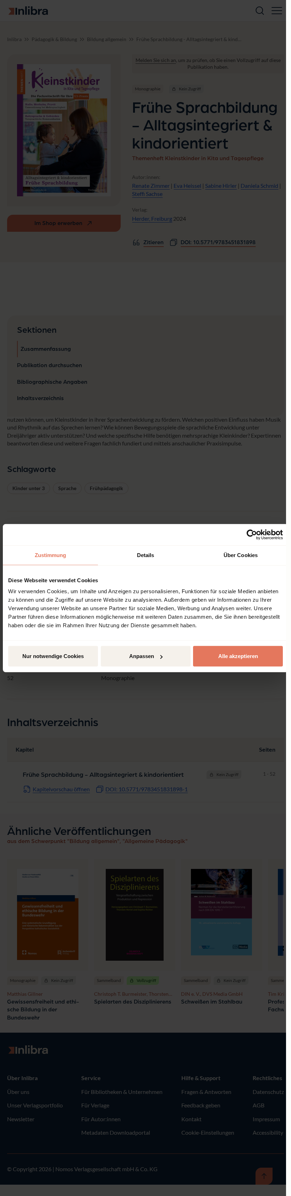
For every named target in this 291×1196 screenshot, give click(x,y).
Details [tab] (145, 555)
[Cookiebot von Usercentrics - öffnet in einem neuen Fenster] (252, 534)
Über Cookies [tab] (241, 555)
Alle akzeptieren (238, 656)
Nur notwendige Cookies (53, 656)
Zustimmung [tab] (50, 555)
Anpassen (141, 656)
